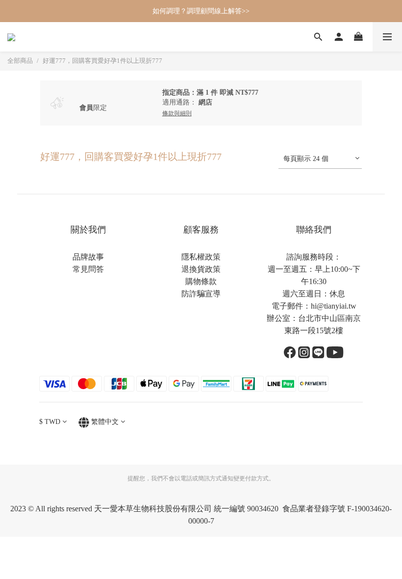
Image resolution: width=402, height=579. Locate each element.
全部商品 (20, 60)
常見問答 (88, 269)
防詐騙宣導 (201, 294)
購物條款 (201, 281)
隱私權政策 (201, 257)
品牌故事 (88, 257)
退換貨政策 (201, 269)
